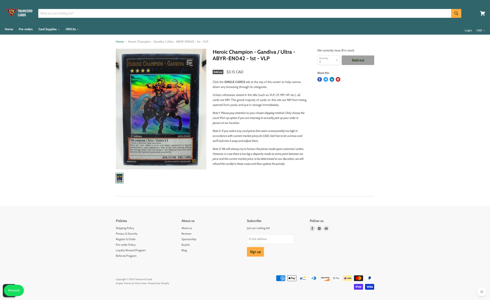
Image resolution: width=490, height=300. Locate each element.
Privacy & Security (127, 233)
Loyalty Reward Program (131, 250)
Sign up (255, 252)
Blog (184, 250)
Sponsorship (188, 239)
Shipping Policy (125, 228)
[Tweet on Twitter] (325, 79)
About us (186, 228)
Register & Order (126, 239)
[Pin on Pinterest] (338, 79)
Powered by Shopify (158, 283)
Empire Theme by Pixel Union (131, 283)
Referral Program (126, 256)
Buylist (185, 244)
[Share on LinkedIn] (332, 79)
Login (468, 30)
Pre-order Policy (126, 244)
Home (120, 41)
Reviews (186, 233)
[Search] (456, 13)
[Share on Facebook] (319, 79)
